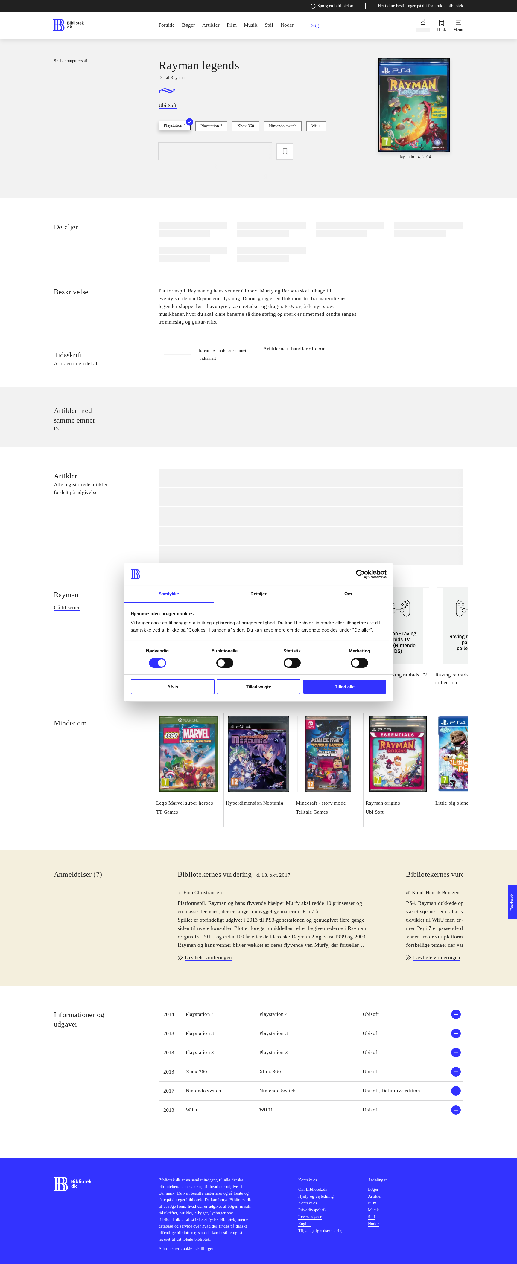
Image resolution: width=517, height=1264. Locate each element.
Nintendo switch (282, 126)
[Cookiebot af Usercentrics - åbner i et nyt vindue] (360, 574)
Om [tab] (348, 593)
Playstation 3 (211, 126)
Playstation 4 (174, 125)
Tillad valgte (258, 686)
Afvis (172, 686)
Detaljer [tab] (258, 593)
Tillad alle (345, 686)
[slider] (414, 109)
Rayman (66, 595)
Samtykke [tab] (169, 593)
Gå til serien (67, 607)
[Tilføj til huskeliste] (284, 151)
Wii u (316, 126)
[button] (311, 1014)
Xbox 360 (245, 126)
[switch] (224, 663)
